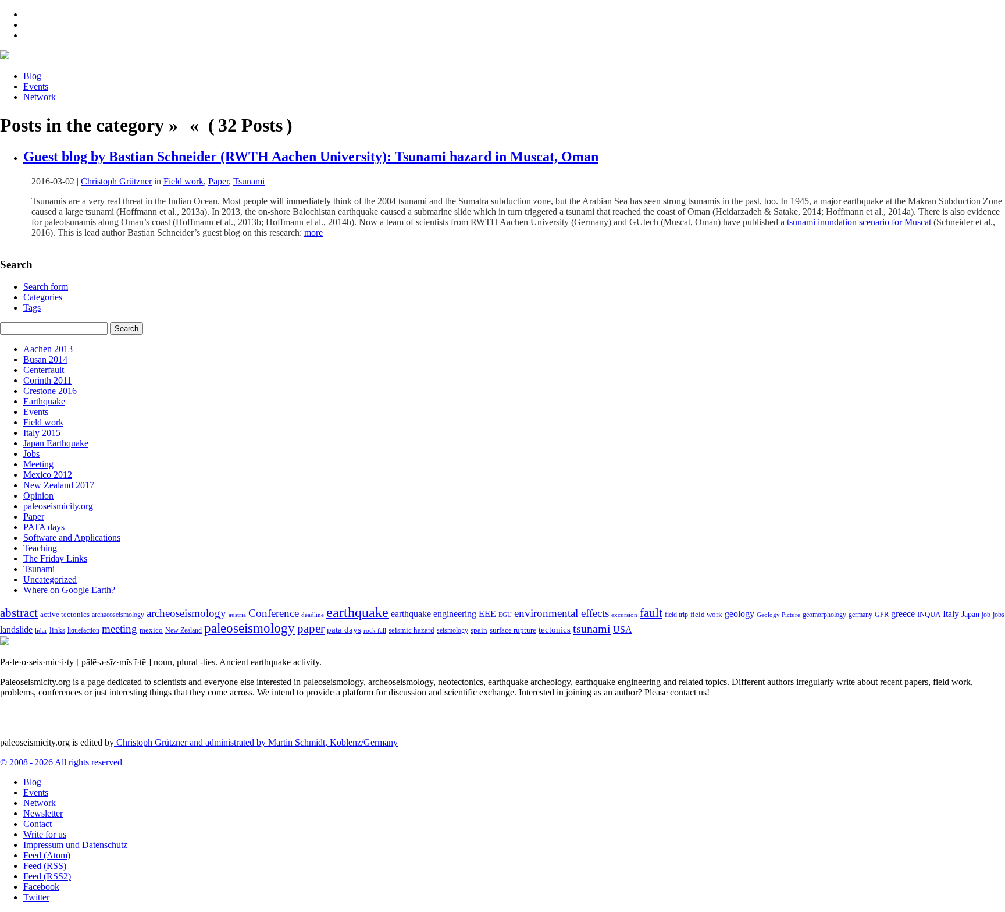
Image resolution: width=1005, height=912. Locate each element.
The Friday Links (55, 558)
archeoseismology (186, 613)
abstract (19, 613)
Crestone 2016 (50, 391)
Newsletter (43, 813)
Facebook (41, 887)
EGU (505, 614)
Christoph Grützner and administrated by (256, 742)
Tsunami (249, 181)
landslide (16, 629)
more (313, 232)
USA (622, 629)
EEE (487, 614)
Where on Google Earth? (69, 590)
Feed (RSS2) (47, 876)
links (57, 630)
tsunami (592, 628)
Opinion (38, 496)
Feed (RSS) (44, 866)
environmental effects (561, 613)
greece (903, 614)
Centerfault (43, 370)
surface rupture (513, 630)
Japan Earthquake (55, 443)
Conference (273, 613)
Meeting (38, 464)
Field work (183, 181)
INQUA (928, 615)
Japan (970, 614)
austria (237, 615)
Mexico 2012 (47, 475)
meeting (119, 629)
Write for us (44, 834)
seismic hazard (411, 630)
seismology (452, 630)
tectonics (555, 629)
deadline (312, 615)
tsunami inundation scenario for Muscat (859, 222)
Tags (32, 308)
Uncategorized (50, 579)
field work (706, 615)
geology (739, 613)
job (986, 615)
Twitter (36, 897)
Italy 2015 (41, 433)
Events (35, 86)
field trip (676, 615)
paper (311, 629)
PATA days (44, 527)
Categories (42, 297)
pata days (344, 629)
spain (479, 630)
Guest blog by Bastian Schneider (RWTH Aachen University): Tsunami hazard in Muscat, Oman (310, 156)
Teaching (40, 548)
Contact (37, 824)
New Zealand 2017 (58, 485)
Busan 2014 (45, 359)
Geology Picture (778, 614)
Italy (951, 614)
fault (651, 613)
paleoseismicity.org (58, 506)
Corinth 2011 (47, 380)
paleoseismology (249, 628)
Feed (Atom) (46, 855)
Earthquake (44, 401)
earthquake (357, 612)
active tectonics (65, 615)
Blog (32, 76)
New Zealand (183, 630)
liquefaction (83, 630)
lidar (41, 630)
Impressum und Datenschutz (75, 845)
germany (860, 615)
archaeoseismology (118, 615)
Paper (218, 181)
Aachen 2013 (48, 349)
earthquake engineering (433, 613)
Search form (45, 287)
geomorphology (824, 615)
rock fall (374, 630)
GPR (882, 615)
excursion (624, 614)
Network (39, 97)
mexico (151, 630)
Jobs (31, 454)
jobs (998, 615)
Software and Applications (71, 537)
